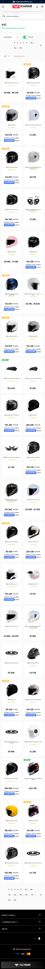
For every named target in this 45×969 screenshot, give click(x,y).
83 (21, 48)
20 (31, 889)
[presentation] (3, 2)
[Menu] (2, 7)
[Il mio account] (37, 6)
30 (32, 43)
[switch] (25, 37)
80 (9, 900)
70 (32, 895)
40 (15, 895)
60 (15, 48)
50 (21, 895)
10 (26, 889)
